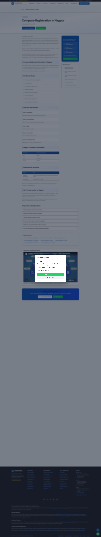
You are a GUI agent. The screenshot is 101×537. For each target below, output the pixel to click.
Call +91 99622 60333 (51, 277)
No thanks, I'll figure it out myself (50, 280)
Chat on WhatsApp (51, 274)
